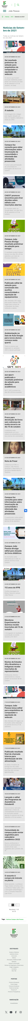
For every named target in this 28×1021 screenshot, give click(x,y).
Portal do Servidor (14, 988)
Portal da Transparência (14, 991)
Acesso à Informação (14, 963)
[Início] (4, 8)
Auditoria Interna (14, 954)
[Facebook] (16, 1012)
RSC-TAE (14, 970)
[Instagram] (20, 1012)
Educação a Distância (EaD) (14, 959)
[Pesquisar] (18, 5)
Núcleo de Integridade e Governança (14, 965)
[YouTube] (11, 1012)
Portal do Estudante (14, 982)
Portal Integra (14, 984)
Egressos (14, 961)
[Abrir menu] (5, 11)
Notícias (7, 16)
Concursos (14, 956)
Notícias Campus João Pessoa (14, 919)
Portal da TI (14, 989)
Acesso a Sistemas (14, 952)
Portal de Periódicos (14, 986)
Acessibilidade (14, 1003)
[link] (14, 65)
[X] (6, 1012)
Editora (14, 957)
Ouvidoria (14, 969)
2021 (12, 16)
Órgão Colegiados (14, 967)
